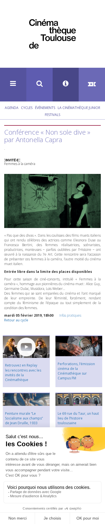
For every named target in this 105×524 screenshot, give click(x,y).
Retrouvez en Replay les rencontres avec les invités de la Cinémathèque (23, 372)
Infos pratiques (70, 315)
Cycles (26, 107)
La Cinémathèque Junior (79, 107)
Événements (45, 107)
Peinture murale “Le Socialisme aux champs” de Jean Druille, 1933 (24, 418)
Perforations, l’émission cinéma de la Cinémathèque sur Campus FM (76, 371)
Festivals (52, 114)
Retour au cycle (16, 320)
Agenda (11, 107)
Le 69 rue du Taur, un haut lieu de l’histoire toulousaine (78, 418)
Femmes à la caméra (19, 163)
